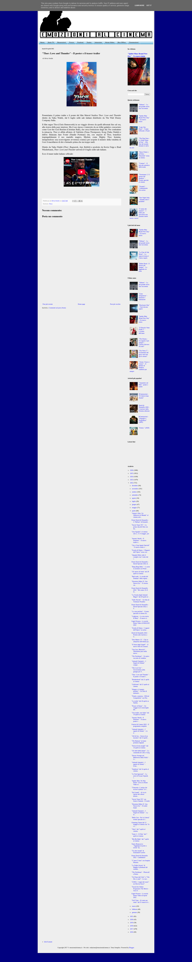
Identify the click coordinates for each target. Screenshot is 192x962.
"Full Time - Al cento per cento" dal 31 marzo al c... (141, 901)
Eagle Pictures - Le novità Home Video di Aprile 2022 (140, 895)
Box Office (122, 42)
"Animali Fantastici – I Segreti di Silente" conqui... (139, 663)
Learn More (139, 5)
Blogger (131, 947)
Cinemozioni (133, 42)
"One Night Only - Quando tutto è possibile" (144, 199)
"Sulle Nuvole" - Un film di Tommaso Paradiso (140, 601)
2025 (132, 473)
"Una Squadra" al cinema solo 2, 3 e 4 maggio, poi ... (140, 533)
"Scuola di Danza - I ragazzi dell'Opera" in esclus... (140, 629)
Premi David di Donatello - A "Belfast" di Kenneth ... (140, 521)
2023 (132, 480)
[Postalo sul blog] (75, 201)
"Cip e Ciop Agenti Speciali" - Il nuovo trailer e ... (141, 546)
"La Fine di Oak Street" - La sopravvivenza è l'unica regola (144, 255)
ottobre (134, 492)
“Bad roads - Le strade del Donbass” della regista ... (140, 577)
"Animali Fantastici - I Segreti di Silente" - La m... (140, 813)
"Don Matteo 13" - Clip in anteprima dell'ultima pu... (141, 640)
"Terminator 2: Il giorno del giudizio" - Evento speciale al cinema (144, 178)
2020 (132, 919)
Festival (80, 42)
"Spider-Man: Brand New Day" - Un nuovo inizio (144, 118)
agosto (134, 498)
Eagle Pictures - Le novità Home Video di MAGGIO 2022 (141, 623)
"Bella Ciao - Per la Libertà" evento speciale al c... (141, 818)
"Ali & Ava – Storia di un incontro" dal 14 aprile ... (140, 737)
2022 (132, 483)
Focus (71, 42)
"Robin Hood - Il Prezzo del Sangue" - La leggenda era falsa (144, 267)
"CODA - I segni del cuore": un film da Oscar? (140, 883)
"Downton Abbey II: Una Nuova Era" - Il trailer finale (139, 806)
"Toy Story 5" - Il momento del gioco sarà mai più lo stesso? (144, 353)
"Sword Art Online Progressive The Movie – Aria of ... (140, 888)
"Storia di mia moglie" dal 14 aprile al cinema (140, 747)
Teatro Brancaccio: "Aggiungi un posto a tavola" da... (139, 846)
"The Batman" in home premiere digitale (139, 742)
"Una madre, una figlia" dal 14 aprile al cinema (140, 714)
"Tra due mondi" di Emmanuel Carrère (138, 852)
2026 (132, 470)
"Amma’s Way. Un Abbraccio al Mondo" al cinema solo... (140, 515)
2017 (132, 929)
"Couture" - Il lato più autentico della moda (144, 165)
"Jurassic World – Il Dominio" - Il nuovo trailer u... (139, 540)
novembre (135, 489)
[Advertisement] (81, 284)
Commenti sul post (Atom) (57, 308)
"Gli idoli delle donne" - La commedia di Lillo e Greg (141, 751)
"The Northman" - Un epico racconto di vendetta (140, 657)
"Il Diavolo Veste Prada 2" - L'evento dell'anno (144, 330)
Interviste (98, 42)
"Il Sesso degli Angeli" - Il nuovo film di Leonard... (140, 645)
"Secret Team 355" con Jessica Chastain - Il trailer (141, 800)
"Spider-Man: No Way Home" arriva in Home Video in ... (140, 782)
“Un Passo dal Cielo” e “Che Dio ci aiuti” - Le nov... (140, 878)
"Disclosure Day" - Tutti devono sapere (144, 307)
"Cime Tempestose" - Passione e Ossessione (143, 296)
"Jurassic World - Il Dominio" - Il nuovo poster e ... (139, 719)
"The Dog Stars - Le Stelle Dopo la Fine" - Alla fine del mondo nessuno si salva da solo (140, 143)
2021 (132, 916)
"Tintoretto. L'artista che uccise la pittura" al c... (140, 788)
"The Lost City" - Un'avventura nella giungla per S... (138, 670)
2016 (132, 932)
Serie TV (51, 42)
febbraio (135, 909)
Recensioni (61, 42)
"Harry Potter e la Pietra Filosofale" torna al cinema (144, 154)
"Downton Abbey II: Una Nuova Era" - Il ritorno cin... (140, 583)
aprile (134, 511)
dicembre (135, 485)
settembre (135, 495)
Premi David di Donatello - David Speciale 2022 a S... (140, 606)
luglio (134, 501)
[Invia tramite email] (73, 201)
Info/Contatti (48, 942)
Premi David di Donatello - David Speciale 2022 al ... (141, 563)
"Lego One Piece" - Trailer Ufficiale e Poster (144, 129)
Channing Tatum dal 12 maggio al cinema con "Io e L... (140, 824)
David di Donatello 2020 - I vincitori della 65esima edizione (144, 408)
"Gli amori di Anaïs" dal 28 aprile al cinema (140, 572)
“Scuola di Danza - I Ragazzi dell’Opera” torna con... (141, 551)
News (42, 42)
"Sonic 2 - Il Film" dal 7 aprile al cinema (139, 835)
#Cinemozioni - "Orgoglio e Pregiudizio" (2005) (144, 419)
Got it (149, 5)
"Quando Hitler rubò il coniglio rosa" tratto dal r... (140, 557)
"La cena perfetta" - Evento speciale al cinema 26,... (140, 612)
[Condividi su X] (77, 201)
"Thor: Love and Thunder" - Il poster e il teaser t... (141, 675)
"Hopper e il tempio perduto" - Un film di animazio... (139, 691)
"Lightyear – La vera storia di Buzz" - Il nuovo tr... (140, 617)
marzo (134, 906)
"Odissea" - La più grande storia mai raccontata (144, 106)
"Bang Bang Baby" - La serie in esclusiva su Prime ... (141, 567)
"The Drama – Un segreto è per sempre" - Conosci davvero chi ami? (144, 342)
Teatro (89, 42)
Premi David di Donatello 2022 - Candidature (140, 856)
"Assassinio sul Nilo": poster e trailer (143, 385)
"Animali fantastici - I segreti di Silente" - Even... (138, 764)
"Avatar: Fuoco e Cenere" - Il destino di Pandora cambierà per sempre (140, 366)
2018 (132, 926)
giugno (134, 504)
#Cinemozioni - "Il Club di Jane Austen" (144, 396)
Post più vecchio (115, 304)
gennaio (134, 912)
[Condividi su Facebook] (79, 201)
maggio (134, 507)
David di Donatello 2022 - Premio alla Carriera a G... (140, 635)
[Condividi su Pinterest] (82, 201)
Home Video (109, 42)
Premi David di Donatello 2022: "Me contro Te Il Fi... (140, 590)
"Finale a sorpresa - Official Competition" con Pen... (140, 697)
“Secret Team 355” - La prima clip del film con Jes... (140, 527)
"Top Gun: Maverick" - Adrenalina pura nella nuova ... (139, 651)
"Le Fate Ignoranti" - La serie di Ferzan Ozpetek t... (140, 776)
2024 (132, 476)
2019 (132, 922)
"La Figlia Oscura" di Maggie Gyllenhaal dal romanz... (139, 867)
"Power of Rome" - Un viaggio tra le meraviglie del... (140, 708)
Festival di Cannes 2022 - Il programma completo (140, 725)
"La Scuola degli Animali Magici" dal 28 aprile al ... (141, 596)
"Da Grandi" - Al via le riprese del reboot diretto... (139, 794)
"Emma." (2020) (144, 428)
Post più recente (48, 304)
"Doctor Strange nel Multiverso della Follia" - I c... (140, 757)
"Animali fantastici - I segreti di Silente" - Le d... (140, 731)
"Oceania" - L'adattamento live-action (143, 188)
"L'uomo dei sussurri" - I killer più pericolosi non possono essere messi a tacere (139, 213)
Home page (81, 304)
